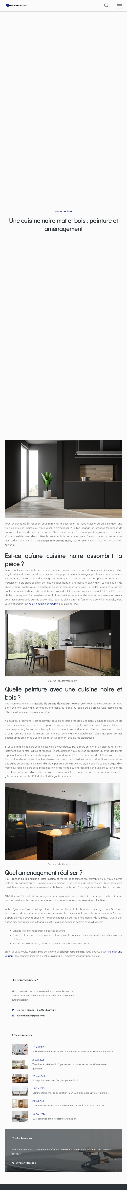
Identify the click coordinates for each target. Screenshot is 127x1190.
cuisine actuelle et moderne (44, 603)
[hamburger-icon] (119, 5)
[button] (106, 4)
